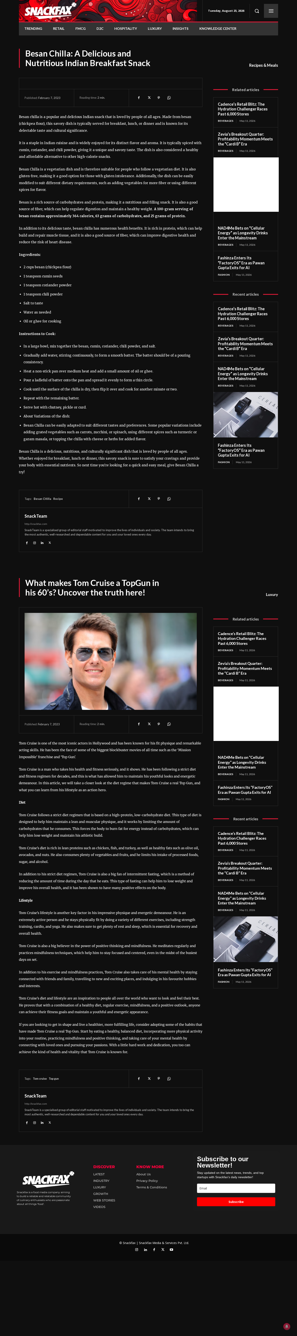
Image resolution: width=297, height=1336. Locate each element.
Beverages (225, 120)
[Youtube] (171, 1250)
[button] (257, 11)
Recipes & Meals (263, 65)
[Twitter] (163, 1250)
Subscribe (236, 1202)
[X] (148, 97)
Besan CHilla (42, 498)
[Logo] (108, 11)
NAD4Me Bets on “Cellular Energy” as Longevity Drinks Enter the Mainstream (243, 233)
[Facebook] (138, 97)
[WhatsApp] (168, 97)
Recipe (58, 498)
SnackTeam (36, 516)
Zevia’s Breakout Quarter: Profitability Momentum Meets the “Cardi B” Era (245, 139)
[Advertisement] (246, 184)
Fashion (224, 274)
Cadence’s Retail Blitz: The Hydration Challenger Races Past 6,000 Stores (243, 109)
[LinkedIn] (145, 1250)
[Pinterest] (158, 97)
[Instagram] (34, 542)
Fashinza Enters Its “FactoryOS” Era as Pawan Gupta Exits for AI (241, 262)
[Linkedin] (42, 542)
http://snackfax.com (36, 523)
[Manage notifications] (286, 1326)
